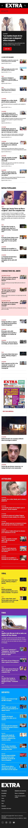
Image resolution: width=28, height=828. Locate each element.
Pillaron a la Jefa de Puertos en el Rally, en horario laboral (9, 342)
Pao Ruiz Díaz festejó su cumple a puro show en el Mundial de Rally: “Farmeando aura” (9, 229)
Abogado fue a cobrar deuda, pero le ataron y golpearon (9, 101)
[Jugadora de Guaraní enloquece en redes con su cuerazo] (23, 716)
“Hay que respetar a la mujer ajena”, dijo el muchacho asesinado (9, 159)
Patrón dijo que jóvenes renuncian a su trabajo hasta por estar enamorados (12, 467)
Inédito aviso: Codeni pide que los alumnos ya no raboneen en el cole (9, 144)
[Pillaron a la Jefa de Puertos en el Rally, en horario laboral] (23, 342)
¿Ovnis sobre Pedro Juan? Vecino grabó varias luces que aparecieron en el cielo (9, 600)
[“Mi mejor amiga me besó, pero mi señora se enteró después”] (23, 289)
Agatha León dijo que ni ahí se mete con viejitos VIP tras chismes (9, 69)
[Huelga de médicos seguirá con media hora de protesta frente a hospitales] (23, 321)
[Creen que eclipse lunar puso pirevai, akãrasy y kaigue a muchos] (23, 353)
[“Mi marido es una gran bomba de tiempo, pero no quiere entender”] (23, 302)
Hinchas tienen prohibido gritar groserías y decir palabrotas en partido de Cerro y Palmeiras (8, 758)
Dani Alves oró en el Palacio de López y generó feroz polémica (8, 90)
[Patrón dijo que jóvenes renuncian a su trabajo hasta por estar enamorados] (14, 453)
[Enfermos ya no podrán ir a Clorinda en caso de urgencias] (23, 248)
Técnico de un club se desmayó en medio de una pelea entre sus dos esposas (9, 768)
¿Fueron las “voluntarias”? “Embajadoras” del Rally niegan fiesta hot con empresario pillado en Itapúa (9, 79)
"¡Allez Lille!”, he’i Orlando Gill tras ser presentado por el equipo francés (9, 708)
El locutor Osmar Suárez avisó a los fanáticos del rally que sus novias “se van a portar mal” (9, 240)
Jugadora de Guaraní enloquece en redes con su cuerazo (8, 718)
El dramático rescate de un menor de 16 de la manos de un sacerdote (9, 61)
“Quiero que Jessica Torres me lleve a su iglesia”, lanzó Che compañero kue (13, 209)
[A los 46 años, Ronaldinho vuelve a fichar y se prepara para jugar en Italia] (23, 746)
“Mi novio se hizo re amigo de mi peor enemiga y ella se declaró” (9, 279)
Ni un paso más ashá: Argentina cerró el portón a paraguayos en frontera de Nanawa (8, 333)
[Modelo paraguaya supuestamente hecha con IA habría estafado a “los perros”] (23, 589)
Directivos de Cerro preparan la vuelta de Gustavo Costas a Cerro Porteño (9, 727)
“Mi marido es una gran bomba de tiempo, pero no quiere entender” (9, 304)
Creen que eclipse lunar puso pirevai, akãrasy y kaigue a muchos (9, 355)
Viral (2, 352)
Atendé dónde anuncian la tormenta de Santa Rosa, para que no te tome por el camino (9, 130)
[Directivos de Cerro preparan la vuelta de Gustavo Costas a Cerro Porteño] (23, 725)
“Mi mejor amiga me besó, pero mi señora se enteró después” (8, 291)
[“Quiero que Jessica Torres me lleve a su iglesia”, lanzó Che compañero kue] (14, 198)
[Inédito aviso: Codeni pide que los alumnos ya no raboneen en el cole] (23, 143)
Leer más (7, 48)
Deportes (3, 697)
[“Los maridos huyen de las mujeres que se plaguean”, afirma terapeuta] (14, 24)
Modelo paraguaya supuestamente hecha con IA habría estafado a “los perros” (9, 591)
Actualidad (5, 33)
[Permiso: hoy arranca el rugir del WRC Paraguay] (23, 698)
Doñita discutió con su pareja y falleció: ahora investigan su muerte (12, 439)
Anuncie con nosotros (20, 791)
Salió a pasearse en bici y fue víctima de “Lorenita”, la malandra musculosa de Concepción (9, 366)
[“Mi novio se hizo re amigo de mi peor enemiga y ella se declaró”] (23, 277)
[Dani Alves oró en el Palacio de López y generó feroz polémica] (23, 89)
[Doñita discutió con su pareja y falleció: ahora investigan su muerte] (14, 425)
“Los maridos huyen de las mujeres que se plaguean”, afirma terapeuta (12, 38)
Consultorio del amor (5, 275)
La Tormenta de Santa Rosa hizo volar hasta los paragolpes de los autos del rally (9, 259)
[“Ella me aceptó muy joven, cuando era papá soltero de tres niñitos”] (23, 171)
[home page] (14, 5)
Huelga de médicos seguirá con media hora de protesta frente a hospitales (9, 323)
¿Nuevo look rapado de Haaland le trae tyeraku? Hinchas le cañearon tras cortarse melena (8, 737)
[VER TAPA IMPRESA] (14, 395)
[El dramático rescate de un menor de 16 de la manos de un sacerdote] (23, 61)
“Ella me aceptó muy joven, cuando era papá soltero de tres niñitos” (9, 173)
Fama (2, 67)
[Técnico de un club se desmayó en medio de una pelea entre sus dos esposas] (23, 766)
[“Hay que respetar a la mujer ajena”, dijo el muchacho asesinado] (23, 157)
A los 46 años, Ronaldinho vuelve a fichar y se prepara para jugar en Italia (9, 747)
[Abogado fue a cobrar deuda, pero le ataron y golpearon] (23, 100)
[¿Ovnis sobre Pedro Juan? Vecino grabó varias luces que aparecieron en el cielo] (23, 598)
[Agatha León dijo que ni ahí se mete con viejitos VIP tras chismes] (23, 69)
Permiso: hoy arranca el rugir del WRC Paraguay (9, 699)
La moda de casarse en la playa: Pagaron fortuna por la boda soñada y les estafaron (9, 114)
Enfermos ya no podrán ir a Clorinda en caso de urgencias (9, 249)
